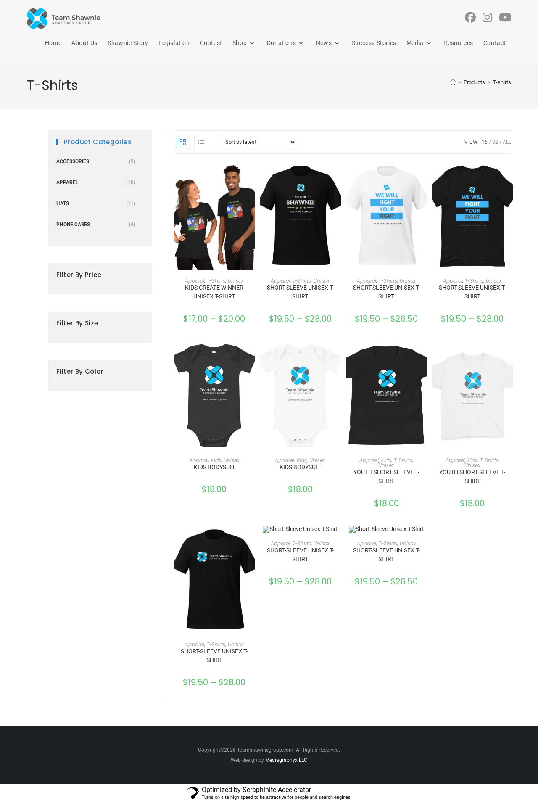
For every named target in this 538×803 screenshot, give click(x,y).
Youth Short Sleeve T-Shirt (386, 476)
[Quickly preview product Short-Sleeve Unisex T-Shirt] (336, 177)
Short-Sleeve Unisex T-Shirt (300, 292)
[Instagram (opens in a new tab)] (487, 17)
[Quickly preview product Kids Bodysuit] (250, 356)
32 (495, 142)
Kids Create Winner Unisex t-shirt (214, 292)
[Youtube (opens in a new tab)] (505, 17)
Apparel (194, 280)
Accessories (72, 161)
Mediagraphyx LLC (286, 760)
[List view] (201, 142)
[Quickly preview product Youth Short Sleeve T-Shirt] (422, 356)
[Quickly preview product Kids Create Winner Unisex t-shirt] (250, 177)
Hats (62, 203)
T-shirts (502, 82)
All (507, 142)
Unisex (236, 280)
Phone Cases (73, 224)
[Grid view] (183, 142)
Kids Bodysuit (214, 467)
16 (485, 142)
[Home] (453, 82)
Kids (216, 460)
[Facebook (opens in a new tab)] (470, 17)
